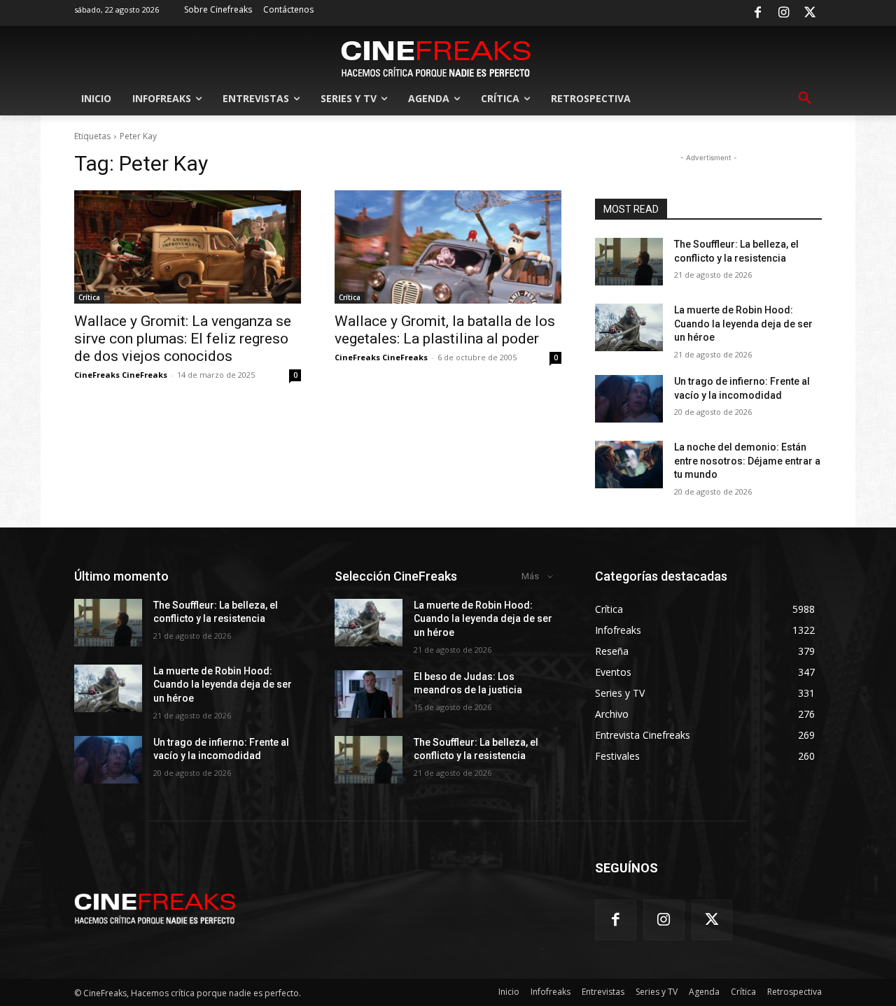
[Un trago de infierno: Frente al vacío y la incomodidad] (629, 399)
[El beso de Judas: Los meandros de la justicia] (368, 694)
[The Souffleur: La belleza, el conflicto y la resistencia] (629, 261)
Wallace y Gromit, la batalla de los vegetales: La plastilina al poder (445, 330)
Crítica (89, 297)
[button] (805, 98)
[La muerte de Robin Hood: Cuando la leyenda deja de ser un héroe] (629, 327)
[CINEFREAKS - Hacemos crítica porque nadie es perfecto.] (436, 57)
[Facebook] (757, 13)
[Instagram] (784, 13)
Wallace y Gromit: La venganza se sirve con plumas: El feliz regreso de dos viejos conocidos (182, 338)
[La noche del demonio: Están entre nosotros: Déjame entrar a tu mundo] (629, 464)
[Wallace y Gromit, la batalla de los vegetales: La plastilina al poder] (448, 247)
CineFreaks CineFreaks (120, 374)
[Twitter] (810, 13)
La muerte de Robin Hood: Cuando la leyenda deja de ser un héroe (743, 323)
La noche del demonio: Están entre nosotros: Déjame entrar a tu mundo (747, 460)
